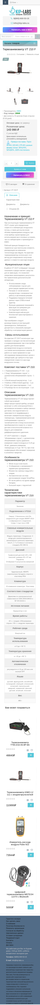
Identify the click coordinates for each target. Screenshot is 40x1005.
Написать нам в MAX (21, 30)
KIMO (19, 111)
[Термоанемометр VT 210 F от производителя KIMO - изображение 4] (15, 101)
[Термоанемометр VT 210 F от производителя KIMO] (19, 69)
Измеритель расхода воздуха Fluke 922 (20, 843)
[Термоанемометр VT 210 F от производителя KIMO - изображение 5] (24, 101)
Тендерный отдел (13, 938)
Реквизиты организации (15, 928)
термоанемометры (11, 255)
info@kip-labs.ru (21, 23)
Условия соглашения (14, 935)
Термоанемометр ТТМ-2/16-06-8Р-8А (20, 743)
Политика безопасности (15, 926)
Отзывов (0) (14, 209)
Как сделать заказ (13, 921)
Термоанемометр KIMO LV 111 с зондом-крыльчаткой (20, 793)
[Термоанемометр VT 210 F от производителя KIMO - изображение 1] (10, 90)
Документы (10, 204)
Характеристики (12, 200)
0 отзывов (20, 54)
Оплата (9, 943)
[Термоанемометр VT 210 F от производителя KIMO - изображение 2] (20, 90)
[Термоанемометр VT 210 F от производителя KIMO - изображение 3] (29, 90)
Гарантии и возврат (13, 919)
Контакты (9, 940)
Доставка (9, 945)
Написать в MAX (21, 175)
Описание (13, 195)
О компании (10, 923)
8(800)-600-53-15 (21, 18)
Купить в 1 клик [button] (20, 169)
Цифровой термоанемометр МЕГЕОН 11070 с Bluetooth (20, 894)
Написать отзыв (33, 54)
